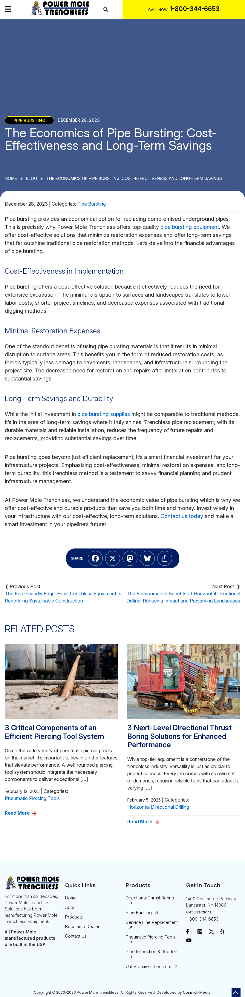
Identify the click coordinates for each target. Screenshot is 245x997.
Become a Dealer (82, 926)
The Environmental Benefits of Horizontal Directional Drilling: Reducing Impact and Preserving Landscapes (183, 597)
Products (74, 916)
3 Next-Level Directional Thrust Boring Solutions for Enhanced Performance (179, 736)
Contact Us (76, 936)
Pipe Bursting (29, 120)
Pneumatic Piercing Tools (32, 798)
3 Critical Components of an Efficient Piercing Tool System (54, 732)
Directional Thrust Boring (150, 897)
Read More (17, 813)
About (71, 907)
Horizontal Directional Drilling (158, 807)
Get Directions (199, 912)
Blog (31, 178)
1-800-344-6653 (202, 919)
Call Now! (158, 9)
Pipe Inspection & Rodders (152, 951)
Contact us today (181, 516)
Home (11, 178)
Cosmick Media (196, 992)
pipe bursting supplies (103, 414)
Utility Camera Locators (148, 966)
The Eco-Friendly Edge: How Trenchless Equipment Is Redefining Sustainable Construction (63, 597)
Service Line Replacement (152, 922)
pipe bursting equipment (189, 227)
